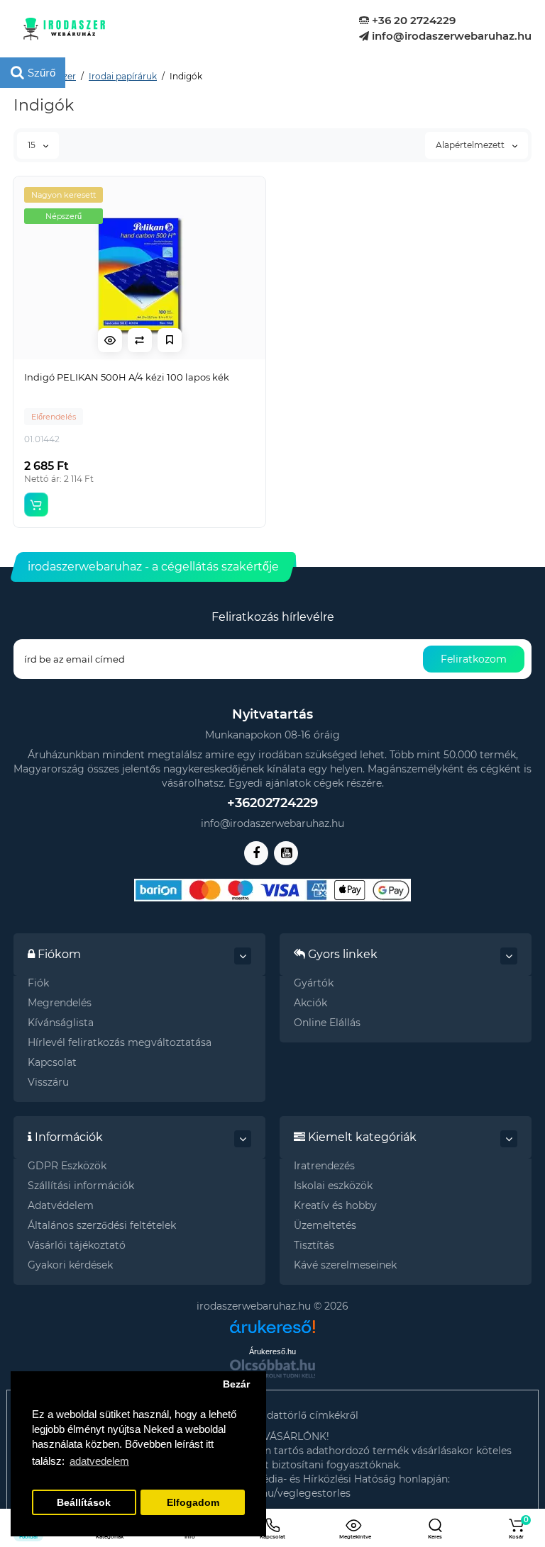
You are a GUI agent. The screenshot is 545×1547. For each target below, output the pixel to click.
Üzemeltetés (325, 1225)
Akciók (310, 1002)
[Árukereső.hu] (272, 1321)
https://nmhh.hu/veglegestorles (272, 1493)
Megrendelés (60, 1002)
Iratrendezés (324, 1165)
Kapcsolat (52, 1062)
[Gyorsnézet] (110, 340)
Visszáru (48, 1082)
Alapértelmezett (471, 145)
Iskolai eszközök (333, 1185)
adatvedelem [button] (99, 1461)
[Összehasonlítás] (140, 340)
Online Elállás (327, 1022)
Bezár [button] (236, 1384)
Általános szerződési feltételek (102, 1225)
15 (33, 145)
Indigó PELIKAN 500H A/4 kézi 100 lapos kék (126, 377)
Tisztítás (314, 1245)
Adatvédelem (61, 1205)
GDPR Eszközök (67, 1165)
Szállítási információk (81, 1185)
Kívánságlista (61, 1022)
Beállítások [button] (84, 1502)
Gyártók (314, 983)
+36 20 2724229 (412, 20)
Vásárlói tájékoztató (77, 1245)
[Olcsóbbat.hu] (272, 1368)
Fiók (38, 983)
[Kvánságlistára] (170, 340)
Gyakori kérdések (70, 1265)
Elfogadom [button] (193, 1502)
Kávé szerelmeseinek (345, 1265)
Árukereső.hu (272, 1351)
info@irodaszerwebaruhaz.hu (450, 36)
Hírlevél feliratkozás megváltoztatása (119, 1042)
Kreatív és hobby (335, 1205)
